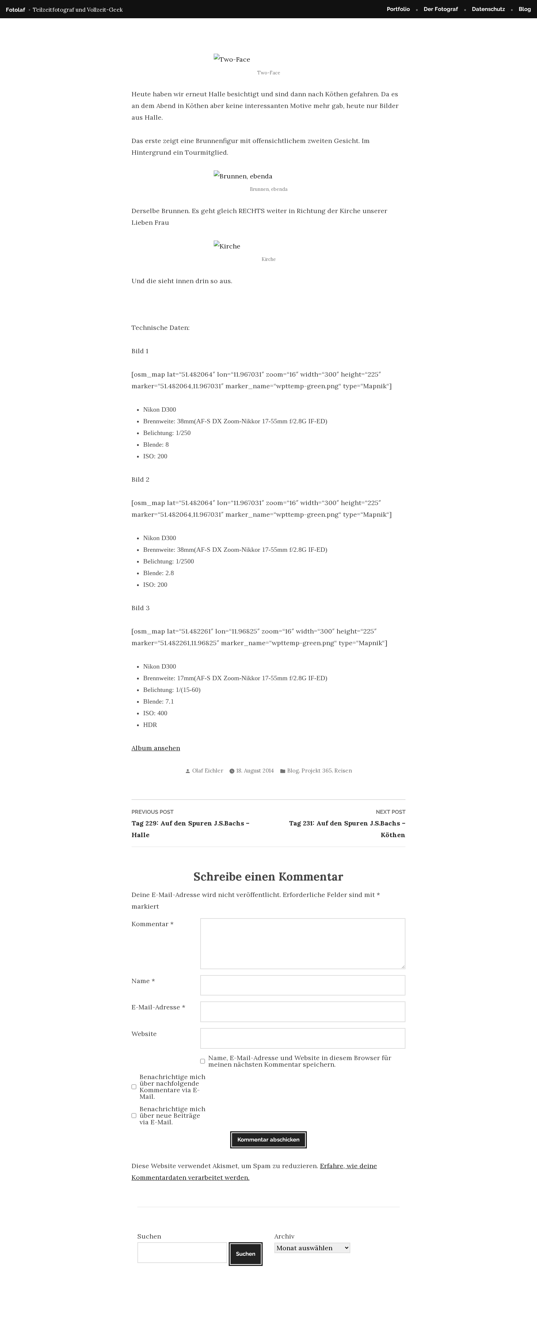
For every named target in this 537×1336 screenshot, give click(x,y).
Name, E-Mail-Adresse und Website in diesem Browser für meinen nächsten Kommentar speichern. (299, 1061)
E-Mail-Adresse (158, 1007)
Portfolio (398, 9)
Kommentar (153, 924)
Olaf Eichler (207, 770)
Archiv (284, 1236)
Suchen (149, 1236)
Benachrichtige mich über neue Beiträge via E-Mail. (172, 1115)
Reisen (343, 770)
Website (144, 1033)
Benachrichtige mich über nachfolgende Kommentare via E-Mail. (172, 1087)
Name (143, 981)
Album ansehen (156, 748)
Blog (525, 9)
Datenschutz (488, 9)
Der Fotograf (441, 9)
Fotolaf (15, 10)
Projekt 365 (316, 770)
